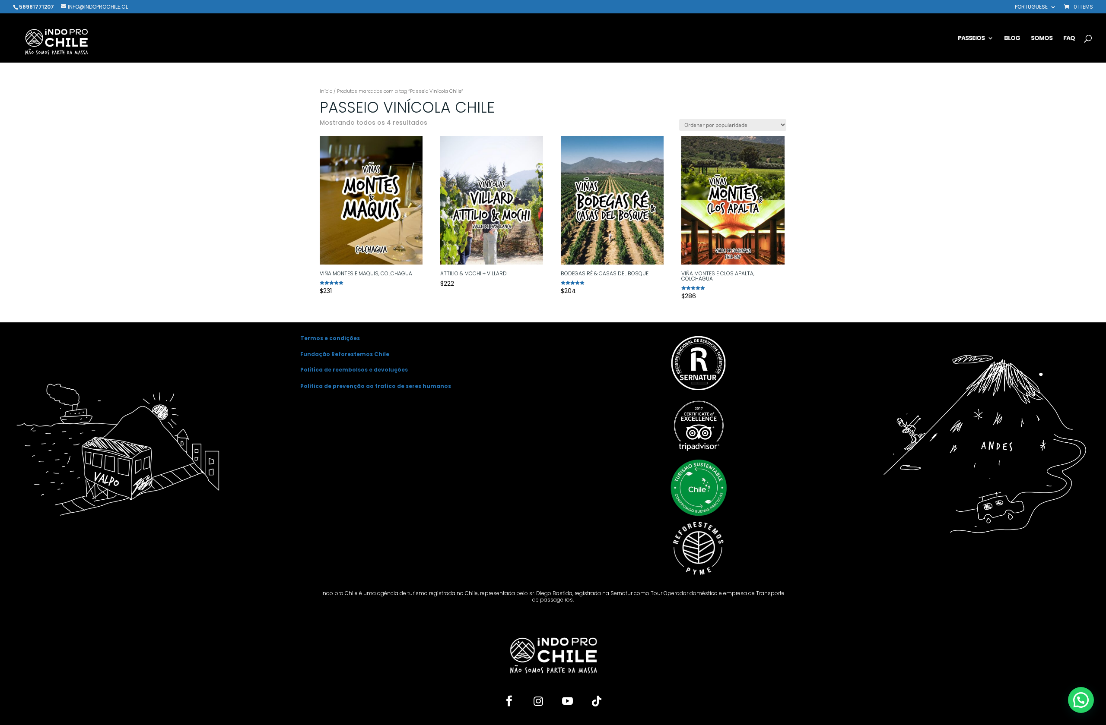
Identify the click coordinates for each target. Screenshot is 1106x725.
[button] (1081, 700)
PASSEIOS (971, 38)
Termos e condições (330, 338)
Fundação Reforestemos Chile (344, 354)
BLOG (1012, 38)
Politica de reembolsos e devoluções (354, 369)
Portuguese (1031, 7)
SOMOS (1041, 38)
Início (326, 91)
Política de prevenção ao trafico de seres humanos (375, 386)
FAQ (1069, 38)
